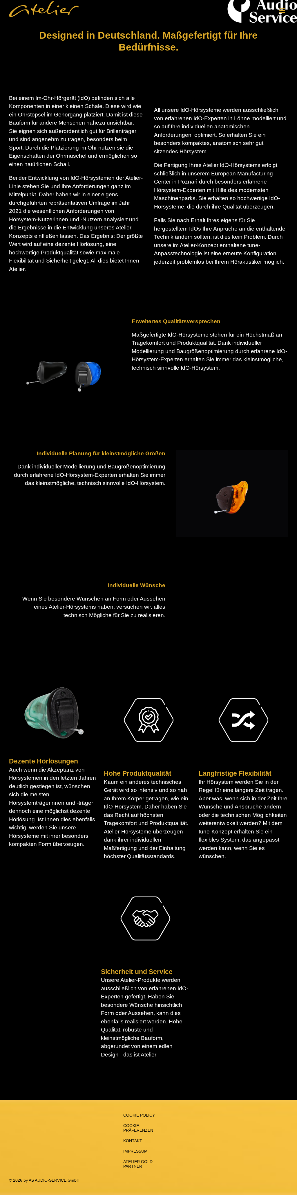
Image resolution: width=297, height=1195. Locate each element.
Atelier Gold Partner (138, 1164)
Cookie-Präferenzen (138, 1128)
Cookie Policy (139, 1115)
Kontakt (132, 1140)
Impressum (135, 1151)
